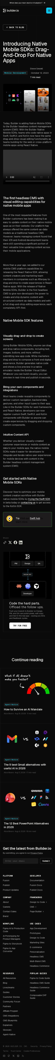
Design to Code (37, 902)
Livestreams (8, 987)
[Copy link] (5, 542)
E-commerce (36, 947)
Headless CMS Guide (40, 983)
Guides (6, 992)
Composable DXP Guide (38, 997)
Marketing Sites (37, 942)
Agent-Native (11, 704)
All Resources (9, 978)
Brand (5, 916)
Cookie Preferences (32, 1051)
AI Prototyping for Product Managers (11, 937)
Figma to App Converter (9, 950)
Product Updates (11, 890)
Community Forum (11, 1001)
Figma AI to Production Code (13, 930)
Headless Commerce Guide (39, 989)
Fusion (6, 880)
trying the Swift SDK (39, 499)
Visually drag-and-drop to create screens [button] (23, 337)
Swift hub (35, 518)
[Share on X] (10, 542)
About (6, 902)
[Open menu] (49, 11)
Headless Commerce (39, 966)
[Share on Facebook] (15, 542)
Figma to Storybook (12, 943)
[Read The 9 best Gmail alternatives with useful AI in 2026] (27, 738)
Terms (5, 1051)
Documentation (37, 880)
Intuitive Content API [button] (16, 434)
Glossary (7, 1030)
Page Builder (36, 911)
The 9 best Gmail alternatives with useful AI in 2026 (25, 766)
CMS (32, 907)
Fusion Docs (36, 885)
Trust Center (16, 1051)
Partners (7, 1006)
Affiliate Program (10, 1011)
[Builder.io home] (11, 10)
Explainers (7, 1025)
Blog (5, 983)
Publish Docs (36, 890)
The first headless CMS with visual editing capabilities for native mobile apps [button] (24, 202)
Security (34, 1046)
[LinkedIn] (18, 1056)
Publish (6, 885)
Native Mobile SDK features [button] (23, 320)
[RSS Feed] (23, 1056)
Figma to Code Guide (40, 978)
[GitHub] (9, 1056)
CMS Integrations (11, 1015)
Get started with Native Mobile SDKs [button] (20, 480)
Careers (6, 907)
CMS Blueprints (10, 1020)
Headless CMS (37, 956)
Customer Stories (11, 997)
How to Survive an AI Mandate (23, 709)
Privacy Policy (37, 853)
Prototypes (35, 933)
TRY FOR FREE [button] (20, 625)
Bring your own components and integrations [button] (23, 388)
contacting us (28, 502)
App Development (38, 928)
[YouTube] (4, 1056)
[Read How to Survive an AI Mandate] (27, 683)
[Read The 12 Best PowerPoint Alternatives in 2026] (27, 797)
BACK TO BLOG (16, 27)
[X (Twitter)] (13, 1056)
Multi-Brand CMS (38, 961)
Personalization (37, 952)
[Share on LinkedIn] (20, 542)
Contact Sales (9, 911)
